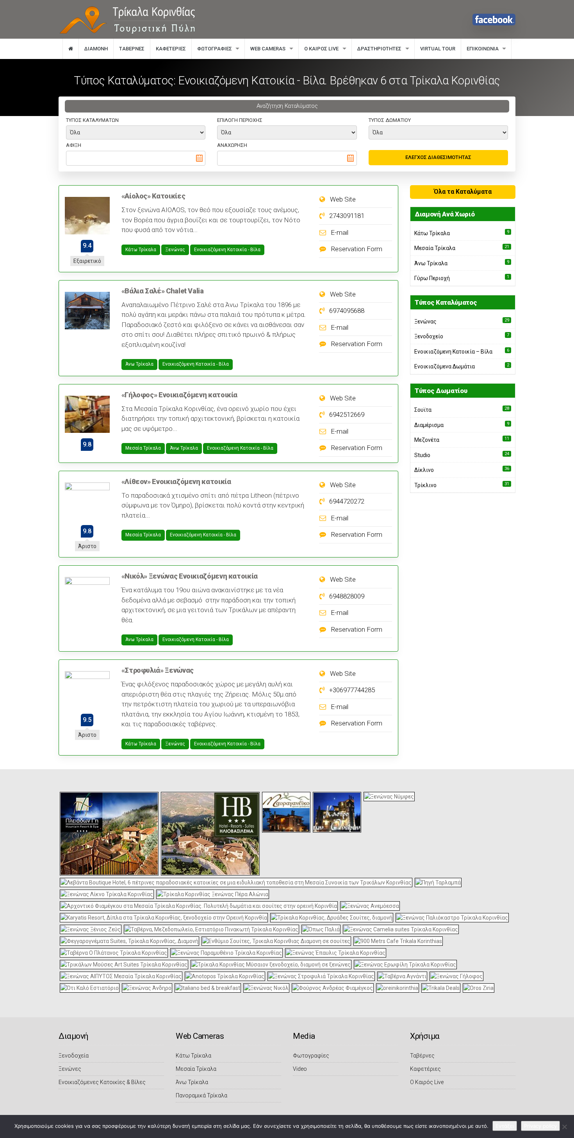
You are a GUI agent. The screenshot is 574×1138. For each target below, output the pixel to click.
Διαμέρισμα (429, 425)
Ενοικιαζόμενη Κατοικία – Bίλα (453, 351)
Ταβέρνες (422, 1055)
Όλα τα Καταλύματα (463, 191)
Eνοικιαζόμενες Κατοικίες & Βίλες (102, 1082)
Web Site (342, 199)
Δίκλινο (424, 470)
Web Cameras (267, 49)
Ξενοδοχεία (74, 1055)
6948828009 (346, 596)
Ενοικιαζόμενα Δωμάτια (444, 366)
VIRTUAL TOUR (437, 49)
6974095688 (346, 310)
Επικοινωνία (483, 49)
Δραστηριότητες (379, 49)
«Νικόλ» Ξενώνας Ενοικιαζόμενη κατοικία (189, 576)
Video (300, 1069)
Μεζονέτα (426, 440)
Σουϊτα (422, 410)
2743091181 (346, 216)
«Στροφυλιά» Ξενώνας (157, 670)
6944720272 (346, 501)
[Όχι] (564, 1127)
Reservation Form (355, 249)
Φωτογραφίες (214, 49)
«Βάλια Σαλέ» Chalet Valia (162, 291)
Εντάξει (505, 1126)
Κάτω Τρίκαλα (140, 249)
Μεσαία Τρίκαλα (143, 448)
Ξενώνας (175, 249)
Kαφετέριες (171, 49)
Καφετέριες (425, 1069)
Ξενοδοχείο (428, 336)
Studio (422, 455)
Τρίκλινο (425, 485)
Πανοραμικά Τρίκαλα (201, 1095)
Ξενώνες (70, 1069)
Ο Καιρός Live (321, 49)
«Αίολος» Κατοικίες (153, 196)
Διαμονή (96, 49)
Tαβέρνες (131, 49)
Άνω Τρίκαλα (139, 364)
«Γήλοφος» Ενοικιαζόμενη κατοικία (179, 395)
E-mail (338, 232)
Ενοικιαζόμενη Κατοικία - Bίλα (227, 249)
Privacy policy (540, 1126)
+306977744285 (351, 690)
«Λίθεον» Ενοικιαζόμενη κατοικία (176, 481)
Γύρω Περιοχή (432, 278)
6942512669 (346, 414)
